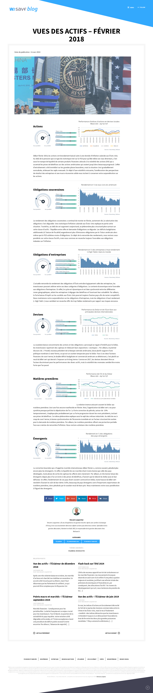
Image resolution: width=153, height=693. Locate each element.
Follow (142, 7)
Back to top (148, 688)
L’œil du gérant (91, 659)
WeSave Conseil (124, 659)
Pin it (94, 498)
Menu (132, 7)
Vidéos (102, 659)
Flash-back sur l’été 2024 (91, 563)
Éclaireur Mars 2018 (73, 541)
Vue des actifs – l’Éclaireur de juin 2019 (98, 596)
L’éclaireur (80, 659)
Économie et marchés (90, 541)
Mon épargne (44, 659)
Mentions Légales (101, 676)
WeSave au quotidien (68, 659)
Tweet (61, 498)
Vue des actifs (80, 551)
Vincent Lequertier (76, 520)
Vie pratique (54, 659)
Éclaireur (59, 541)
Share (50, 498)
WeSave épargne (111, 659)
